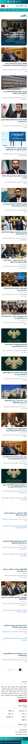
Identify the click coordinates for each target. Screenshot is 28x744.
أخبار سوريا (25, 10)
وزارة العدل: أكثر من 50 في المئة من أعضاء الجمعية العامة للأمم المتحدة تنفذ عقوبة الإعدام (15, 64)
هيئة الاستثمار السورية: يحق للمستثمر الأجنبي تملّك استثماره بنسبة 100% (15, 626)
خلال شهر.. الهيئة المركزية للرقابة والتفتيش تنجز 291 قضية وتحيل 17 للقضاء (15, 92)
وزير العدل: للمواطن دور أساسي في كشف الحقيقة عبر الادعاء (14, 177)
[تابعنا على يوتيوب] (8, 2)
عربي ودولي (18, 10)
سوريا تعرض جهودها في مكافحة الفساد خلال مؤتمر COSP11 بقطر (14, 598)
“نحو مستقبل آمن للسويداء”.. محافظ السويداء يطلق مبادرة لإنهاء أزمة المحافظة (15, 261)
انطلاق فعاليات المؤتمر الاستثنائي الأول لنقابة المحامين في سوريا (15, 289)
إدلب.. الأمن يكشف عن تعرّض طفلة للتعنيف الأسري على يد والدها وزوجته (15, 402)
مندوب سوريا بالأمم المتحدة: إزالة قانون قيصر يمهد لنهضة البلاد (15, 654)
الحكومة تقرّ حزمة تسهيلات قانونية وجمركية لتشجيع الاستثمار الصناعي (14, 121)
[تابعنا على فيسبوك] (20, 2)
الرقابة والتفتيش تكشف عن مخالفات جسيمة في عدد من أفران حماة (15, 570)
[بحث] (7, 6)
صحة (23, 714)
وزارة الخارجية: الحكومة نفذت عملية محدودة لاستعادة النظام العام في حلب (16, 345)
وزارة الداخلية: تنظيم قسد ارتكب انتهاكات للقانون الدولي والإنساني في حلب (15, 373)
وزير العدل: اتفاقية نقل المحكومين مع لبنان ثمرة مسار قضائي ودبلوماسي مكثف (15, 205)
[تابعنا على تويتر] (17, 2)
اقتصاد (4, 10)
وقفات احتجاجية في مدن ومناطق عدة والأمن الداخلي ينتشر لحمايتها (15, 514)
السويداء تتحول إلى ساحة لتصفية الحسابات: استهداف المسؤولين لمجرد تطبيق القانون (16, 149)
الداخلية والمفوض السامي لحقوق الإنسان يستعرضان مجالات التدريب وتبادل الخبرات (16, 430)
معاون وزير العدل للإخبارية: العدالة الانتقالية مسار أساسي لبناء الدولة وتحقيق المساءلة (15, 458)
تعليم (23, 717)
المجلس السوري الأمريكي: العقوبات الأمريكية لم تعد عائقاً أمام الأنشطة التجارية (15, 542)
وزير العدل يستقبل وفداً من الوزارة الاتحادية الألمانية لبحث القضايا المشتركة (14, 233)
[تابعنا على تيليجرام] (14, 2)
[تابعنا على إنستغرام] (11, 2)
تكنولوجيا (8, 717)
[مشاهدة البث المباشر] (3, 6)
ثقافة (13, 10)
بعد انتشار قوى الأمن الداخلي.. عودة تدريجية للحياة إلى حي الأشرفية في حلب (14, 317)
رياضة (9, 10)
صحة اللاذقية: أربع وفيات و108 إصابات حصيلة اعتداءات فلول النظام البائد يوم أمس (15, 486)
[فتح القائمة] (25, 6)
